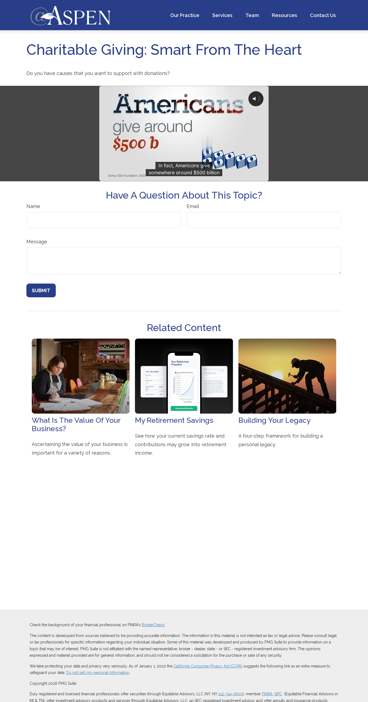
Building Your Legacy (274, 420)
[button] (185, 15)
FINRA (267, 694)
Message (36, 241)
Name (33, 206)
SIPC (278, 694)
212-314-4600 (230, 694)
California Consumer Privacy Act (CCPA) (207, 666)
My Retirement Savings (174, 420)
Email (193, 206)
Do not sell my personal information (97, 672)
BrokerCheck (153, 625)
